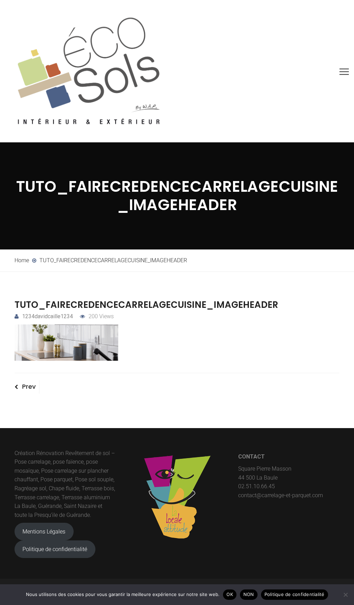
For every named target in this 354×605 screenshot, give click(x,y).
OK (229, 594)
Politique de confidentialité (54, 549)
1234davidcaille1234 (47, 316)
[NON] (345, 594)
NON (248, 594)
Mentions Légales (43, 531)
